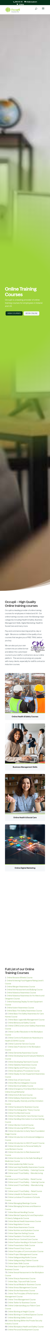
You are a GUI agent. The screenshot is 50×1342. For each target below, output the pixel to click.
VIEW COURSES (14, 313)
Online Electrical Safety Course (20, 1086)
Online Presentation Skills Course (21, 1245)
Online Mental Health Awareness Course (24, 1221)
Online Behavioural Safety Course (21, 1023)
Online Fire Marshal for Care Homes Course (25, 1116)
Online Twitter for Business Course (22, 1302)
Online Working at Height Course (21, 1312)
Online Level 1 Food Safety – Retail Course (25, 1179)
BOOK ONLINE (31, 313)
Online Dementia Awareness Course (23, 1053)
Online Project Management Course (22, 1254)
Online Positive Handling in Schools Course (25, 1242)
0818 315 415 (19, 2)
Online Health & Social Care (25, 817)
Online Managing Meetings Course (22, 1203)
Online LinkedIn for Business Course (22, 1194)
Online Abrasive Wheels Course (19, 977)
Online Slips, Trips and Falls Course (22, 1281)
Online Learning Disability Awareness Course (26, 1167)
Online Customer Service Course (21, 1044)
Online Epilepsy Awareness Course (22, 1098)
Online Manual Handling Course (21, 1212)
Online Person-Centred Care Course (23, 1239)
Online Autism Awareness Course (20, 1008)
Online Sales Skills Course (18, 1263)
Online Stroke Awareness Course (21, 1290)
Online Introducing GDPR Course (21, 1128)
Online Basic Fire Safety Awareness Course (24, 1011)
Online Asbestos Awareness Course (21, 993)
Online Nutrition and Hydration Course (23, 1230)
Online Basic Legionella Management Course (26, 1020)
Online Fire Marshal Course (19, 1113)
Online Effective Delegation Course (22, 1083)
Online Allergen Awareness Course (21, 987)
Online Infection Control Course (20, 1125)
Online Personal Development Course (23, 1330)
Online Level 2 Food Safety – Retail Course (25, 1191)
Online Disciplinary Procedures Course (24, 1071)
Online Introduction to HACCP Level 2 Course (26, 1143)
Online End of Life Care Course (20, 1095)
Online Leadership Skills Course (20, 1164)
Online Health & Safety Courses (25, 717)
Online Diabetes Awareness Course (22, 1065)
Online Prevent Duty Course (19, 1248)
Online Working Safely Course (20, 1318)
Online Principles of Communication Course (25, 1251)
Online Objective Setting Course (21, 1233)
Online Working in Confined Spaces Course (25, 1315)
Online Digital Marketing (25, 868)
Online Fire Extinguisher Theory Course (24, 1110)
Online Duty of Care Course (19, 1080)
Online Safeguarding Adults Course (22, 1257)
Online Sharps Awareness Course (21, 1278)
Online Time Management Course (22, 1299)
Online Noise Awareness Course (21, 1227)
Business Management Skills (25, 767)
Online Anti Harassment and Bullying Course (25, 990)
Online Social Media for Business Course (24, 1284)
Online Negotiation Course (18, 1224)
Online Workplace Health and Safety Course (26, 1327)
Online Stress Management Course (22, 1287)
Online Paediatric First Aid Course (21, 1236)
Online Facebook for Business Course (23, 1107)
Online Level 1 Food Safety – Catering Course (26, 1170)
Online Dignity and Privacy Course (22, 1068)
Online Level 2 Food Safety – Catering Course (26, 1182)
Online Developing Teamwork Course (23, 1062)
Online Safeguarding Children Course (23, 1260)
